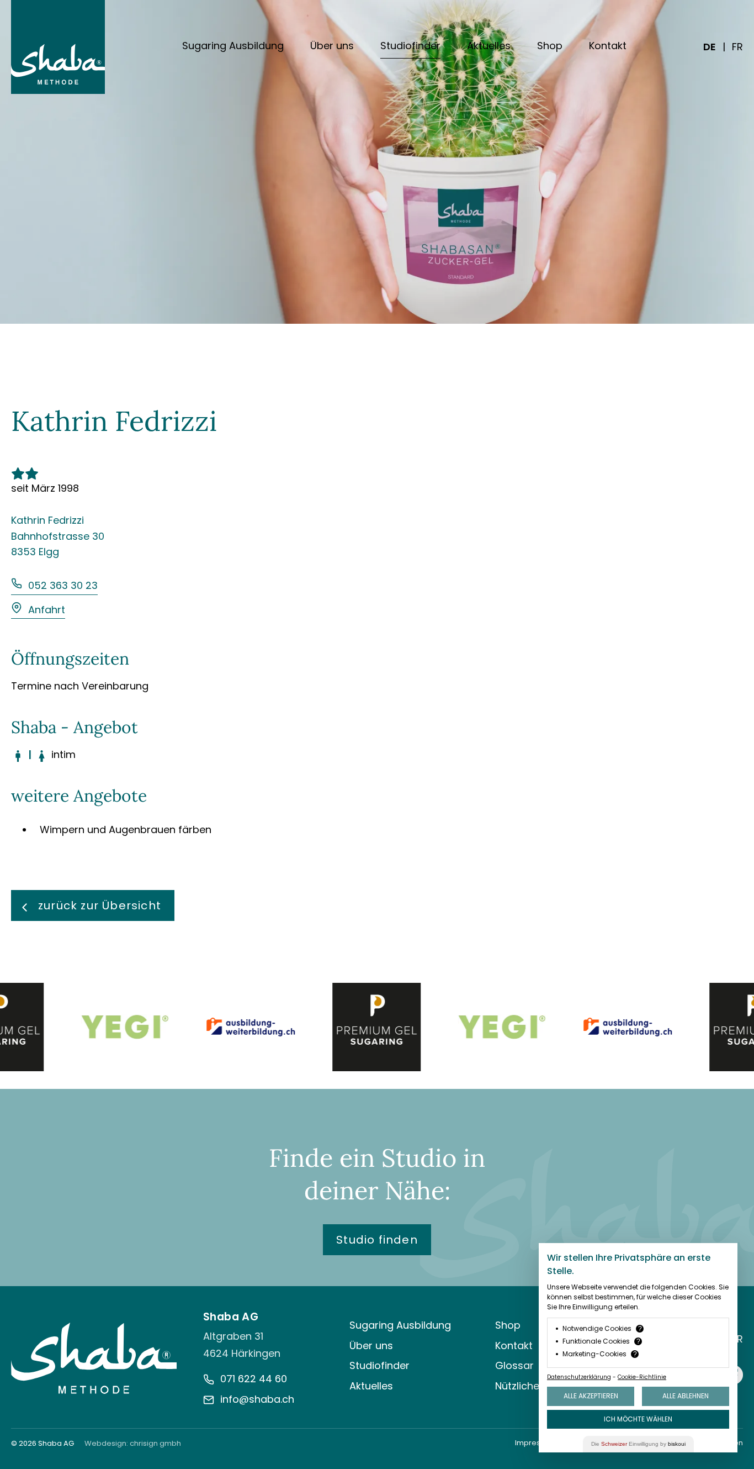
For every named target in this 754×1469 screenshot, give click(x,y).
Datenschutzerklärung (579, 1377)
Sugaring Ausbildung (233, 45)
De (709, 47)
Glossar (514, 1365)
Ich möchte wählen (638, 1419)
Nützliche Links (530, 1386)
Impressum (535, 1443)
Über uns (332, 45)
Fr (737, 47)
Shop (549, 45)
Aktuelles (489, 45)
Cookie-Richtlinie (642, 1377)
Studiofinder (410, 45)
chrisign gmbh (155, 1443)
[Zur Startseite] (94, 1358)
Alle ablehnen (685, 1395)
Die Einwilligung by (638, 1444)
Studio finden (377, 1239)
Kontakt (607, 45)
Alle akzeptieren (591, 1395)
